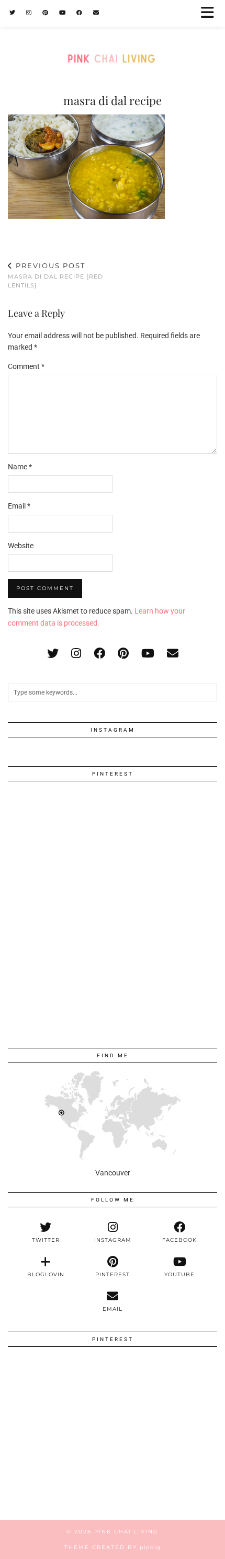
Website (20, 545)
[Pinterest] (45, 12)
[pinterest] (123, 653)
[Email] (96, 12)
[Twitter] (12, 12)
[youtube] (147, 653)
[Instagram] (29, 12)
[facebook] (99, 653)
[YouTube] (62, 12)
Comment (26, 366)
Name (20, 467)
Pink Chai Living (126, 1531)
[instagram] (76, 653)
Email (19, 506)
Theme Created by (112, 1547)
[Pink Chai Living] (112, 38)
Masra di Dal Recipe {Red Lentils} (55, 275)
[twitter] (53, 653)
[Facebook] (79, 12)
